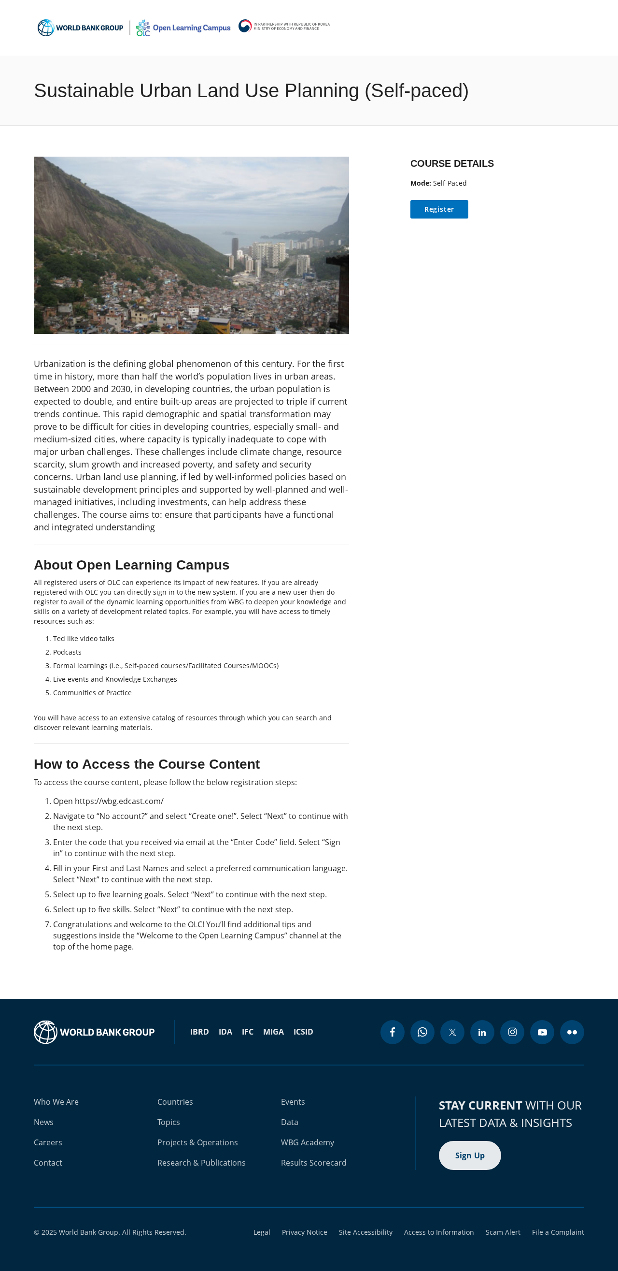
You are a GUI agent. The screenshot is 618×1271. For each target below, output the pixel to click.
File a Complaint (558, 1232)
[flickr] (572, 1032)
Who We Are (56, 1101)
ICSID (303, 1031)
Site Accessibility (366, 1232)
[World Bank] (94, 1032)
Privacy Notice (304, 1232)
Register (439, 209)
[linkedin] (482, 1032)
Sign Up (470, 1155)
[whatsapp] (422, 1032)
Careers (48, 1142)
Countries (175, 1101)
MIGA (273, 1031)
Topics (168, 1122)
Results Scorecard (314, 1162)
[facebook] (392, 1032)
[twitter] (452, 1032)
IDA (225, 1031)
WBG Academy (307, 1142)
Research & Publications (201, 1162)
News (44, 1122)
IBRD (199, 1031)
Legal (261, 1232)
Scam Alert (503, 1232)
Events (293, 1101)
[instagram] (512, 1032)
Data (289, 1122)
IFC (247, 1031)
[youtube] (542, 1032)
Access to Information (439, 1232)
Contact (48, 1162)
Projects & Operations (197, 1142)
